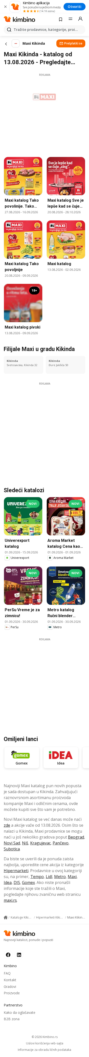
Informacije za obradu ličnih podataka (44, 1050)
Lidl (49, 876)
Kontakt (10, 980)
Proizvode (12, 993)
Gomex (28, 882)
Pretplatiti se (73, 43)
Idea (8, 882)
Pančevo (60, 843)
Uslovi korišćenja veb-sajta (44, 1043)
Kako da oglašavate (19, 1012)
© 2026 (45, 1037)
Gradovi (10, 986)
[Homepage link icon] (5, 918)
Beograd (76, 837)
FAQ (7, 973)
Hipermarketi (16, 870)
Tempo (37, 876)
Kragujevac (40, 843)
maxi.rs (10, 900)
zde (7, 825)
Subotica (12, 849)
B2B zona (12, 1019)
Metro (60, 876)
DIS (17, 882)
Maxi (72, 876)
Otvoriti (74, 6)
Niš (25, 843)
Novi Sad (12, 843)
